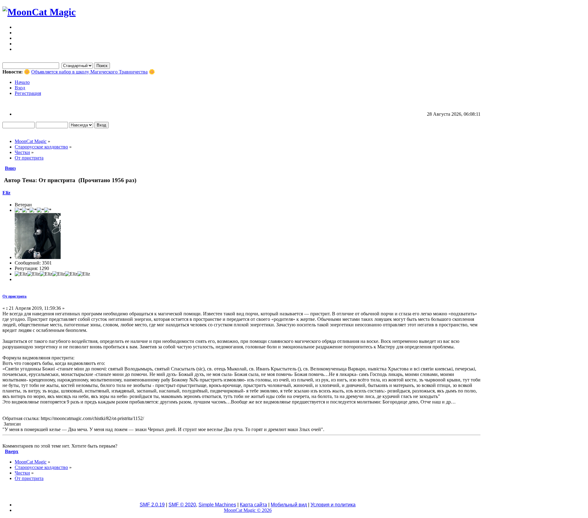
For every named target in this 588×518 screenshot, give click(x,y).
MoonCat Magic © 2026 (248, 510)
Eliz (6, 192)
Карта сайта (253, 504)
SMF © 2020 (182, 504)
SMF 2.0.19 (152, 504)
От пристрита (14, 296)
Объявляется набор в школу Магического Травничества (89, 71)
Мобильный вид (289, 504)
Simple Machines (217, 504)
